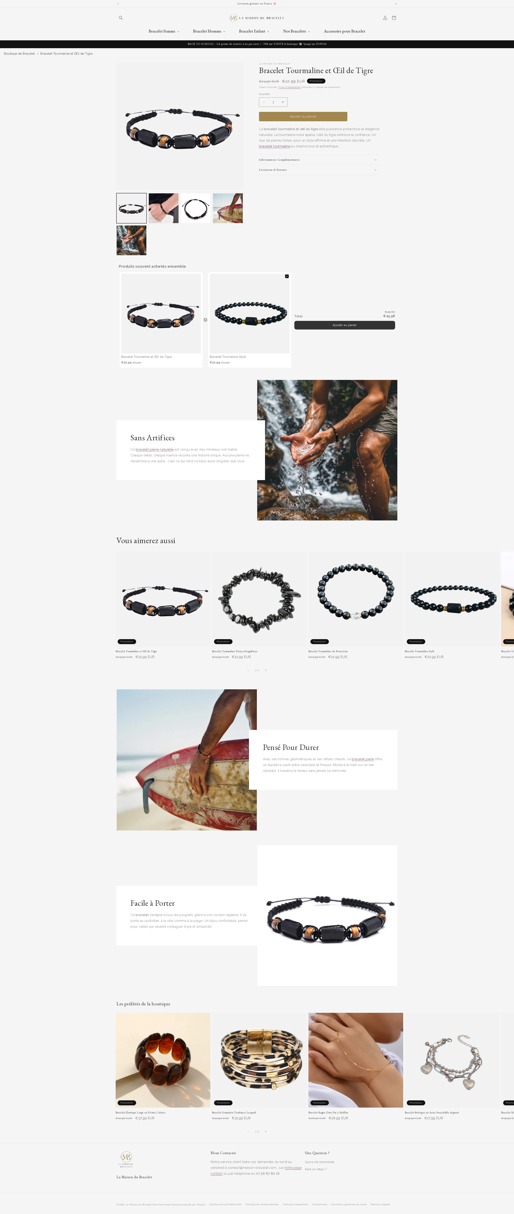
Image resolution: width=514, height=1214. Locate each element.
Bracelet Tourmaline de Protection (328, 651)
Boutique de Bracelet (19, 53)
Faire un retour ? (316, 1169)
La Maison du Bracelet (139, 1204)
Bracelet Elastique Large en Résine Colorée (140, 1112)
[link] (161, 313)
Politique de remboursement (262, 1204)
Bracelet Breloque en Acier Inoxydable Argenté (432, 1112)
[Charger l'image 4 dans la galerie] (228, 208)
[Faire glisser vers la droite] (265, 670)
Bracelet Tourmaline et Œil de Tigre (66, 53)
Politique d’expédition (295, 1204)
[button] (120, 17)
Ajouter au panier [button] (345, 325)
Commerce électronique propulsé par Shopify (178, 1204)
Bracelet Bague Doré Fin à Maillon (328, 1112)
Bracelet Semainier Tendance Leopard (234, 1112)
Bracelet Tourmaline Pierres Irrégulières (234, 651)
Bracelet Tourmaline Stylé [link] (228, 356)
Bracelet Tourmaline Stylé (419, 651)
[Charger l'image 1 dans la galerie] (131, 208)
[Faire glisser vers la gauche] (248, 670)
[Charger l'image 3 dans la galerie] (196, 208)
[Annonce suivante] (396, 4)
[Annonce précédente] (117, 4)
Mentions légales (380, 1204)
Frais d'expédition (290, 87)
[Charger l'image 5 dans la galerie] (131, 240)
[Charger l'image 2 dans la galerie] (164, 208)
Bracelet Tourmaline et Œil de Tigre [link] (146, 356)
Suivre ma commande (320, 1162)
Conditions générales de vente (349, 1204)
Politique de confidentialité (225, 1204)
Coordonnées (319, 1204)
